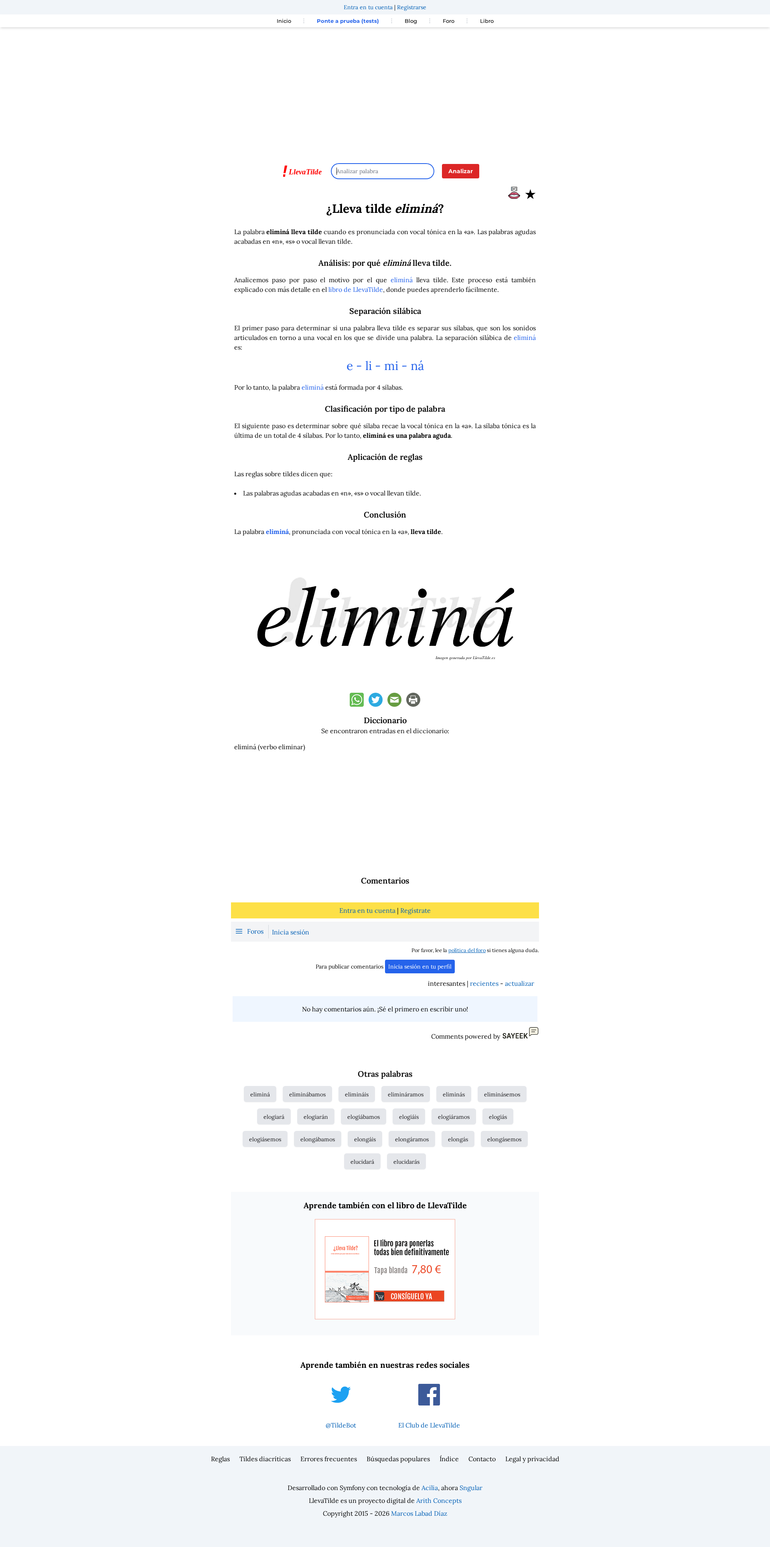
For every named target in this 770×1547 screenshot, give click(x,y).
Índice (449, 1459)
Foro (448, 21)
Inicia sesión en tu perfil (420, 966)
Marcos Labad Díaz (419, 1513)
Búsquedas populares (398, 1459)
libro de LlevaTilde (355, 289)
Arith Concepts (439, 1500)
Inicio (284, 21)
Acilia (429, 1488)
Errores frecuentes (328, 1459)
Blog (411, 21)
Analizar (460, 171)
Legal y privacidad (532, 1459)
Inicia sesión (290, 932)
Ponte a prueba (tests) (348, 21)
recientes (484, 983)
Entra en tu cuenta (368, 7)
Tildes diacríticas (265, 1459)
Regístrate (415, 910)
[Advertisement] (385, 91)
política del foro (467, 950)
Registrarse (411, 7)
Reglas (220, 1459)
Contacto (482, 1459)
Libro (487, 21)
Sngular (471, 1488)
